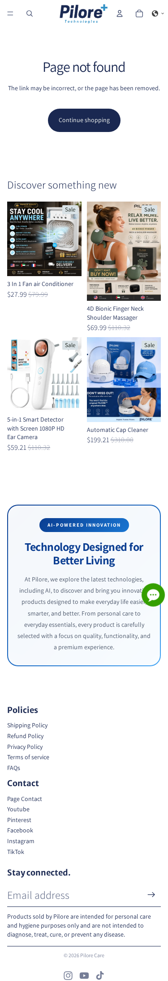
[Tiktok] (100, 975)
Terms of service (28, 757)
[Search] (29, 13)
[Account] (119, 13)
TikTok (15, 852)
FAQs (13, 768)
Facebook (20, 830)
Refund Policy (25, 736)
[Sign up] (151, 894)
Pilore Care (92, 955)
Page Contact (24, 799)
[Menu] (10, 13)
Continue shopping (84, 120)
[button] (158, 13)
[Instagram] (68, 975)
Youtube (18, 809)
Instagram (20, 841)
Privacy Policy (25, 747)
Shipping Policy (27, 725)
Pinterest (19, 820)
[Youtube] (84, 975)
